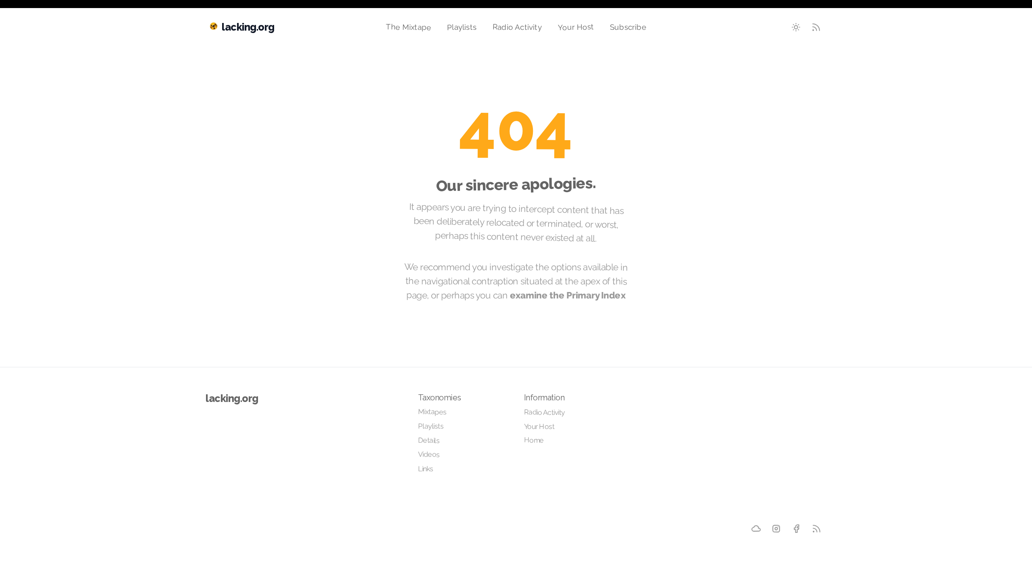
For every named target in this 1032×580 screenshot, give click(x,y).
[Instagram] (776, 528)
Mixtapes (432, 412)
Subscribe (628, 27)
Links (425, 469)
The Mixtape (408, 27)
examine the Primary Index (568, 295)
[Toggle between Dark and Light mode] (796, 27)
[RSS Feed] (816, 27)
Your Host (576, 27)
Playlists (461, 26)
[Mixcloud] (756, 528)
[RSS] (816, 528)
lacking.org (232, 398)
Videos (429, 454)
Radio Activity (517, 26)
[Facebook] (796, 528)
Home (534, 440)
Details (429, 440)
